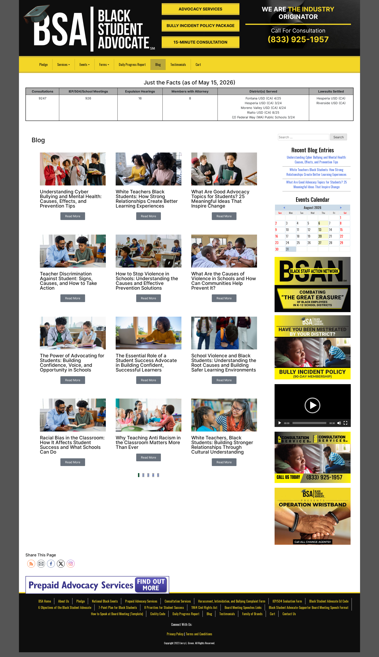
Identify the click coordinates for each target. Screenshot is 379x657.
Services (62, 64)
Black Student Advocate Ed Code (328, 601)
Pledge (43, 64)
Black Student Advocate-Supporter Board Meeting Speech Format (308, 607)
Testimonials (178, 64)
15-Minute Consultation (200, 42)
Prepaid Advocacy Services (141, 601)
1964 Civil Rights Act (204, 607)
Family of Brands (252, 613)
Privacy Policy (175, 634)
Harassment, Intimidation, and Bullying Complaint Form (231, 601)
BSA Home (44, 601)
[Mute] (339, 423)
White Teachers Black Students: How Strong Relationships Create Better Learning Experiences (316, 172)
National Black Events (105, 601)
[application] (313, 405)
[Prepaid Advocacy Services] (97, 585)
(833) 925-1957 (298, 39)
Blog (158, 64)
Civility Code (157, 613)
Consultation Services (178, 601)
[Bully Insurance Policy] (313, 346)
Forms (103, 64)
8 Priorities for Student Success (164, 607)
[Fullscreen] (345, 423)
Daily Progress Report (132, 64)
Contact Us (289, 613)
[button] (312, 405)
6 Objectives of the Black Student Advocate (64, 607)
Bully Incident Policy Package (201, 25)
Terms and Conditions (199, 634)
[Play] (280, 423)
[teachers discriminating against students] (313, 515)
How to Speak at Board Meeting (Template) (117, 613)
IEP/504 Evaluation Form (287, 601)
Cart (198, 64)
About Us (63, 601)
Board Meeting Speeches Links (243, 607)
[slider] (309, 423)
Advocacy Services (200, 9)
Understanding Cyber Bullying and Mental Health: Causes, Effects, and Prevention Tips (316, 159)
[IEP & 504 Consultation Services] (313, 457)
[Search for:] (303, 137)
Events (83, 64)
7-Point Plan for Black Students (118, 607)
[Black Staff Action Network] (313, 284)
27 (323, 242)
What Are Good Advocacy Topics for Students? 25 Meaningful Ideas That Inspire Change (316, 184)
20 (323, 236)
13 (323, 229)
